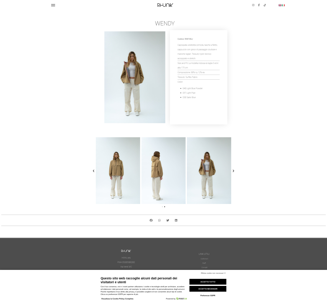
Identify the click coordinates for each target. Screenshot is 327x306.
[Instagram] (253, 5)
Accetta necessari (207, 289)
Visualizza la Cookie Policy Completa (117, 299)
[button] (93, 170)
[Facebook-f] (259, 5)
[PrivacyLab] (181, 298)
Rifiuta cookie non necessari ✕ (213, 273)
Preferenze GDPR (207, 295)
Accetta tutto (207, 282)
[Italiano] (283, 5)
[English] (280, 5)
